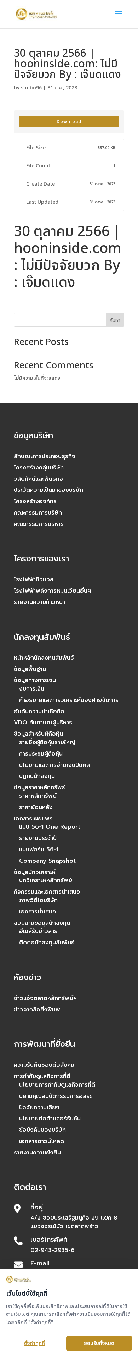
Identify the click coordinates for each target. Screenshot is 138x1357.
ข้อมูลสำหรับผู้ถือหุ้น (38, 734)
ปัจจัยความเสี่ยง (39, 1107)
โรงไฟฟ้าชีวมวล (33, 579)
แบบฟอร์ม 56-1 (38, 849)
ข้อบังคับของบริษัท (42, 1130)
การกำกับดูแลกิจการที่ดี (42, 1076)
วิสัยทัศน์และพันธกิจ (38, 479)
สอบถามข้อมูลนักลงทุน (42, 923)
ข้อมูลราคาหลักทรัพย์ (40, 787)
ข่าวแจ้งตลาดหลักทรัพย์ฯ (45, 998)
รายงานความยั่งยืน (37, 1152)
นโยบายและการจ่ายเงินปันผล (54, 765)
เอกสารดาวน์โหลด (41, 1141)
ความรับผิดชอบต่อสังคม (44, 1065)
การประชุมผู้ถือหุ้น (41, 753)
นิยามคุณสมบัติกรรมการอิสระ (55, 1096)
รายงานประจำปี (38, 838)
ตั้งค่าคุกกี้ (34, 1343)
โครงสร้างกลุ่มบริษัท (39, 467)
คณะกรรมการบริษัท (38, 513)
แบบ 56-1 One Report (49, 827)
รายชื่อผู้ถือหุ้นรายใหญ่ (47, 742)
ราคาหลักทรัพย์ (38, 796)
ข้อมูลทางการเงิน (35, 680)
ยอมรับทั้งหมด (99, 1343)
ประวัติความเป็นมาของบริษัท (48, 490)
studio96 (31, 88)
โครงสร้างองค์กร (35, 501)
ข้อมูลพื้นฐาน (30, 669)
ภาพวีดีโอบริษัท (38, 900)
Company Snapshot (47, 861)
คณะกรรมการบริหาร (39, 524)
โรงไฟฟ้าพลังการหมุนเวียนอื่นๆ (52, 591)
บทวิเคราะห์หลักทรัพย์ (45, 880)
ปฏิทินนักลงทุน (37, 776)
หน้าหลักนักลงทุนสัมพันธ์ (44, 658)
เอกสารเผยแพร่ (33, 818)
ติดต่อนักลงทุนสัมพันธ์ (47, 942)
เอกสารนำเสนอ (37, 911)
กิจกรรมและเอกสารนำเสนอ (47, 892)
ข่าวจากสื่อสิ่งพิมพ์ (37, 1009)
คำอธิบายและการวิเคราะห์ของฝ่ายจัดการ (69, 700)
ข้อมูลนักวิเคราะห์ (35, 872)
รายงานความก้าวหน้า (39, 602)
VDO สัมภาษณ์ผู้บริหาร (43, 722)
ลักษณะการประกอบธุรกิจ (44, 456)
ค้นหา (115, 320)
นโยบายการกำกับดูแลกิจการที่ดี (57, 1085)
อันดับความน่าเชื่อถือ (39, 711)
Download (69, 122)
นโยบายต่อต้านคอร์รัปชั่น (50, 1118)
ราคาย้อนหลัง (36, 807)
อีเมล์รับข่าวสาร (38, 931)
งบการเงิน (31, 689)
